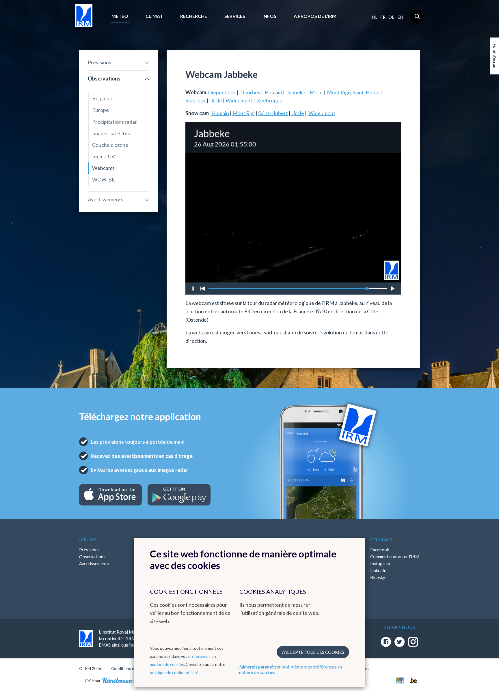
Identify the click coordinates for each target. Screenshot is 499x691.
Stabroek (195, 100)
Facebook (379, 549)
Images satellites (111, 133)
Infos (269, 16)
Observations (104, 78)
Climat (154, 16)
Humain (273, 92)
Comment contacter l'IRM (394, 556)
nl (374, 17)
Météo (119, 16)
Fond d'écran (494, 56)
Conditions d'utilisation (132, 668)
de (391, 17)
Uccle (215, 100)
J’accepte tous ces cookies (313, 652)
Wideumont (239, 100)
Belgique (102, 98)
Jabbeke (295, 92)
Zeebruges (269, 100)
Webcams (103, 168)
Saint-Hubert (367, 92)
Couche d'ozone (110, 145)
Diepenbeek (222, 92)
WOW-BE (103, 179)
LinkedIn (378, 570)
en (400, 17)
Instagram (380, 563)
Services (234, 16)
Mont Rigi (338, 92)
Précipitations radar (114, 122)
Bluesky (377, 577)
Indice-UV (103, 156)
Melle (316, 92)
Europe (100, 110)
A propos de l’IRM (315, 16)
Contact (381, 539)
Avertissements (105, 199)
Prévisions (99, 62)
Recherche (193, 16)
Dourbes (250, 92)
